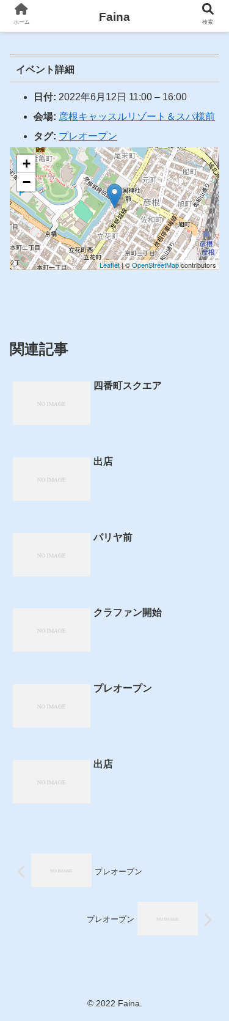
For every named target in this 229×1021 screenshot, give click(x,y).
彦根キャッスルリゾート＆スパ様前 (137, 116)
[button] (205, 977)
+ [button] (27, 163)
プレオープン (88, 136)
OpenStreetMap (155, 265)
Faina (114, 16)
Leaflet (110, 265)
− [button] (27, 182)
